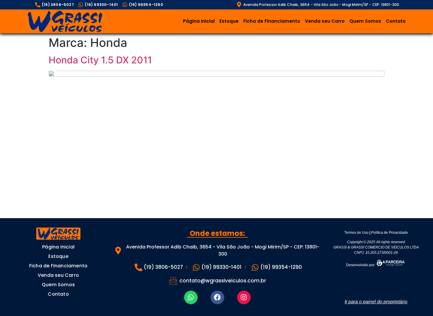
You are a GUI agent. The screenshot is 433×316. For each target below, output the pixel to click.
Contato (396, 21)
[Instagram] (244, 297)
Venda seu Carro (325, 21)
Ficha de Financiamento (271, 21)
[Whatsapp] (191, 297)
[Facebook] (217, 297)
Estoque (229, 21)
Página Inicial (199, 21)
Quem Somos (365, 21)
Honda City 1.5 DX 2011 (100, 60)
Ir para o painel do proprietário (376, 301)
